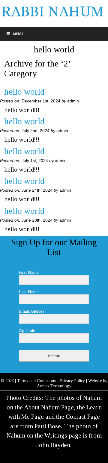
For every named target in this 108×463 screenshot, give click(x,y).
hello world (24, 91)
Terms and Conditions (36, 381)
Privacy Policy (72, 381)
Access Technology (54, 386)
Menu (18, 34)
